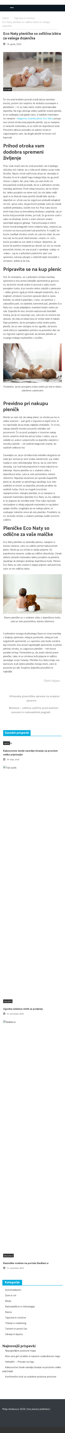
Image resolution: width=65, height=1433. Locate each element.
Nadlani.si (8, 1256)
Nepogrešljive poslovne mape (20, 1350)
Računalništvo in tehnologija (20, 1306)
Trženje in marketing (15, 1323)
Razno (8, 1312)
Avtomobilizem (13, 1290)
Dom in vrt (10, 1295)
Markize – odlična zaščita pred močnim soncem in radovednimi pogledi (33, 710)
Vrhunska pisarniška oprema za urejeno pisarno (34, 698)
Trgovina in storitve (15, 1317)
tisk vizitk (8, 1001)
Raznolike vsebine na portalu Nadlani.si (25, 1263)
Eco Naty (7, 89)
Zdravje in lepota (14, 1334)
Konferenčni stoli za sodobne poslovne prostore (30, 1376)
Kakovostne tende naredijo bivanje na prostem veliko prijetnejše (30, 753)
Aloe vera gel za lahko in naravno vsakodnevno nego (32, 1356)
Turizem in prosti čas (16, 1328)
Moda (8, 1301)
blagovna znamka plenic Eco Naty (35, 118)
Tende (6, 743)
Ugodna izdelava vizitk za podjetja (23, 1009)
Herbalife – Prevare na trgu (19, 1362)
